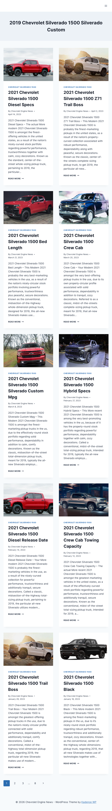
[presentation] (28, 64)
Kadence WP (88, 802)
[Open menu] (105, 6)
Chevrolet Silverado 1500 (22, 87)
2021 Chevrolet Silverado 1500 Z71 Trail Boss (83, 98)
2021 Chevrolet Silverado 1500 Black (79, 683)
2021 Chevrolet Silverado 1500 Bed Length (27, 241)
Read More (16, 178)
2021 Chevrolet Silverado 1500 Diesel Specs (23, 98)
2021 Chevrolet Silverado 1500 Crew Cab (79, 241)
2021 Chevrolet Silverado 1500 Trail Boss (28, 683)
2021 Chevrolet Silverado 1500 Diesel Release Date (28, 534)
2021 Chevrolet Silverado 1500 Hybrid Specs (79, 384)
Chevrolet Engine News (22, 111)
